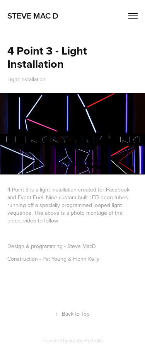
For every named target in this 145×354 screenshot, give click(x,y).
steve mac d (32, 15)
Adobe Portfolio (86, 340)
